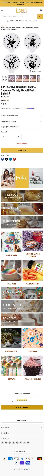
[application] (22, 115)
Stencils (6, 100)
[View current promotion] (22, 3)
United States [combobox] (21, 452)
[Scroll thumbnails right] (41, 78)
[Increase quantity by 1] (18, 136)
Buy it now (22, 150)
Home (3, 26)
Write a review (22, 407)
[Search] (40, 16)
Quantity (4, 132)
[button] (41, 10)
